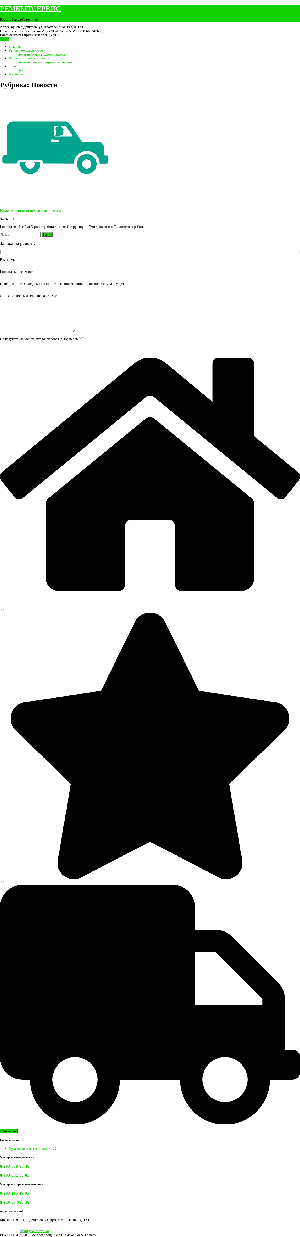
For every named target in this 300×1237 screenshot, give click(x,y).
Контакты (16, 74)
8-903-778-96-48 (14, 1166)
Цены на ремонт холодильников (42, 54)
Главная (15, 46)
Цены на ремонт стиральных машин (45, 62)
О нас (13, 66)
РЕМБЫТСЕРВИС (30, 9)
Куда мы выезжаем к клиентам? (31, 210)
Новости (24, 70)
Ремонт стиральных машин (29, 58)
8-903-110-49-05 (14, 1193)
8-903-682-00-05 (14, 1175)
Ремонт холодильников (26, 50)
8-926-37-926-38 (14, 1202)
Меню (4, 39)
